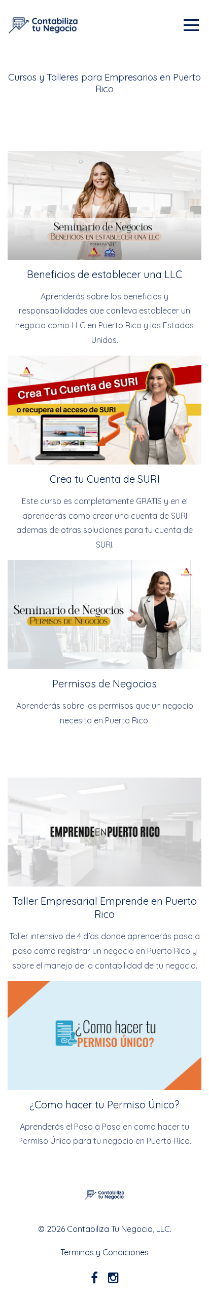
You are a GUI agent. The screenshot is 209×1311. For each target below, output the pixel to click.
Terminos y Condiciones (104, 1252)
